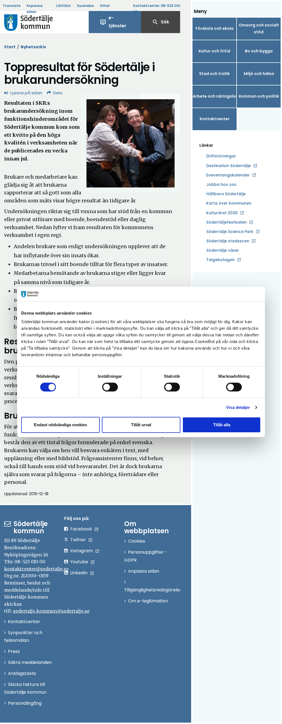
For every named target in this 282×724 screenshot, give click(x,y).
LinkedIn (79, 573)
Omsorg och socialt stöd (259, 28)
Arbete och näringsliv (214, 96)
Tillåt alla (221, 424)
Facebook (81, 529)
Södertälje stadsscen (227, 241)
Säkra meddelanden (30, 662)
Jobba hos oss (221, 184)
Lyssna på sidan (26, 93)
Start (10, 47)
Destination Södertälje (228, 166)
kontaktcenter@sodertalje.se (36, 569)
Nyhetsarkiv (33, 47)
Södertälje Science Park (229, 232)
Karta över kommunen (228, 203)
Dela (57, 93)
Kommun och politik (259, 96)
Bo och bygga (259, 51)
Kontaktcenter (215, 119)
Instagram (81, 551)
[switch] (110, 387)
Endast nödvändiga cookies (60, 424)
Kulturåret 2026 (222, 213)
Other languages (109, 8)
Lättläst (63, 5)
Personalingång (25, 703)
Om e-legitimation (148, 601)
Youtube (79, 562)
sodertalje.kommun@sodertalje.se (51, 611)
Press (14, 651)
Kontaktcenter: (156, 8)
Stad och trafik (214, 73)
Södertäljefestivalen (226, 222)
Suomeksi (85, 5)
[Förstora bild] (130, 143)
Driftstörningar (221, 156)
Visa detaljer (238, 407)
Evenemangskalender (228, 175)
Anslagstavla (22, 673)
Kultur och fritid (214, 51)
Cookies (136, 541)
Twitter (78, 540)
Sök (160, 22)
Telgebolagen (220, 260)
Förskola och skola (215, 28)
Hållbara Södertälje (226, 194)
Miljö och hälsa (259, 73)
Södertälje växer (222, 250)
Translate (11, 5)
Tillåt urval (141, 424)
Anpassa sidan (34, 8)
